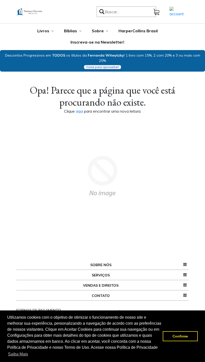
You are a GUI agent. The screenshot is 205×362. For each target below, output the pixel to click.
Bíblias (70, 30)
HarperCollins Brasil (138, 30)
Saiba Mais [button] (18, 354)
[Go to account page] (177, 11)
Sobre (98, 30)
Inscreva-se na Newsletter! (97, 42)
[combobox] (129, 11)
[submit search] (101, 11)
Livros (43, 30)
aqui (80, 111)
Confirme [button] (180, 336)
